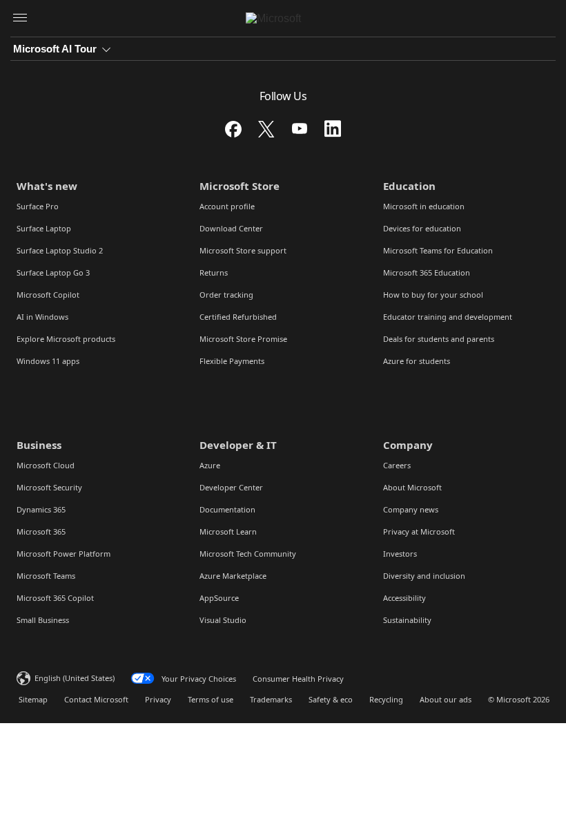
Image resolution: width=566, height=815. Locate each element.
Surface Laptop (44, 228)
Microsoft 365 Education (426, 272)
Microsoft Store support (242, 250)
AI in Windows (42, 316)
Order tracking (226, 294)
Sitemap (33, 699)
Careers (397, 465)
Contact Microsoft (96, 699)
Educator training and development (447, 316)
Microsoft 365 (41, 531)
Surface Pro (38, 206)
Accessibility (404, 598)
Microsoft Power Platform (63, 553)
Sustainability (407, 620)
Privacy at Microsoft (419, 531)
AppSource (219, 598)
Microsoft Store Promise (243, 339)
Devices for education (422, 228)
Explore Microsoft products (66, 339)
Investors (400, 553)
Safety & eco (331, 699)
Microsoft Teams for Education (438, 250)
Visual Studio (222, 620)
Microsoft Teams (46, 575)
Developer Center (231, 487)
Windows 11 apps (48, 361)
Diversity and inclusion (424, 575)
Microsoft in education (424, 206)
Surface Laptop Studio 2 (60, 250)
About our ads (445, 699)
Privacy (158, 699)
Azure (209, 465)
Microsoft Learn (228, 531)
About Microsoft (412, 487)
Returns (213, 272)
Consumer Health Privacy (298, 678)
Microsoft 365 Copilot (55, 598)
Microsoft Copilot (48, 294)
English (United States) (75, 678)
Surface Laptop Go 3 (53, 272)
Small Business (43, 620)
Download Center (231, 228)
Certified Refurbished (238, 316)
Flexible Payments (231, 361)
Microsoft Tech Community (247, 553)
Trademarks (271, 699)
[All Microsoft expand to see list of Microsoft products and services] (20, 18)
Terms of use (210, 699)
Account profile (227, 206)
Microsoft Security (49, 487)
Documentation (227, 509)
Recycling (386, 699)
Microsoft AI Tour (55, 49)
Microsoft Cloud (46, 465)
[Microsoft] (283, 18)
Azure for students (416, 361)
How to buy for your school (433, 294)
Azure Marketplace (232, 575)
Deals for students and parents (438, 339)
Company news (410, 509)
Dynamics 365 (41, 509)
